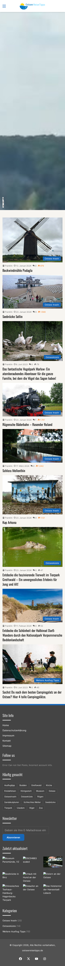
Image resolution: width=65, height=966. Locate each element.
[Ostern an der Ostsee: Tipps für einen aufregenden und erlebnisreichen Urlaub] (52, 877)
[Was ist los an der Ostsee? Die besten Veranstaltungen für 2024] (32, 889)
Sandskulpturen (11, 802)
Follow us (8, 755)
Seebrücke (50, 802)
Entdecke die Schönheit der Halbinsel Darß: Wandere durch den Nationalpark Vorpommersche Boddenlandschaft (32, 635)
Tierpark (8, 808)
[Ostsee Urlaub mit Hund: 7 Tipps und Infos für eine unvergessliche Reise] (32, 877)
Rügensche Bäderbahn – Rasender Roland (27, 424)
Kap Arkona (9, 522)
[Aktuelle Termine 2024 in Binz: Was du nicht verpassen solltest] (12, 877)
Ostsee (52, 791)
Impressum (8, 735)
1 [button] (3, 198)
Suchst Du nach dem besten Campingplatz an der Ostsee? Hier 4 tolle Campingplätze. (32, 694)
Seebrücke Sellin (12, 316)
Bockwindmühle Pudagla (17, 270)
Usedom (20, 808)
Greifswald (36, 785)
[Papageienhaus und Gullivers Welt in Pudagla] (32, 863)
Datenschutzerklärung (14, 730)
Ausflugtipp (9, 785)
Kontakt (6, 740)
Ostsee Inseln (9, 920)
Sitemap (6, 746)
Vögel (31, 808)
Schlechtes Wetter (32, 802)
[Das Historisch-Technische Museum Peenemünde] (12, 864)
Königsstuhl (26, 791)
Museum (40, 791)
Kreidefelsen (10, 791)
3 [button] (3, 205)
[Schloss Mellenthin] (52, 862)
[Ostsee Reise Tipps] (32, 6)
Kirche (49, 785)
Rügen (40, 796)
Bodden (23, 785)
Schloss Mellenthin (13, 470)
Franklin (8, 265)
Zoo (41, 808)
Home (5, 725)
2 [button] (3, 202)
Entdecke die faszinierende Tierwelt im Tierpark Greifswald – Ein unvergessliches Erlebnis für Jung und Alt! (31, 579)
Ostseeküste (27, 796)
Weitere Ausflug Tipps (14, 931)
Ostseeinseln (10, 796)
